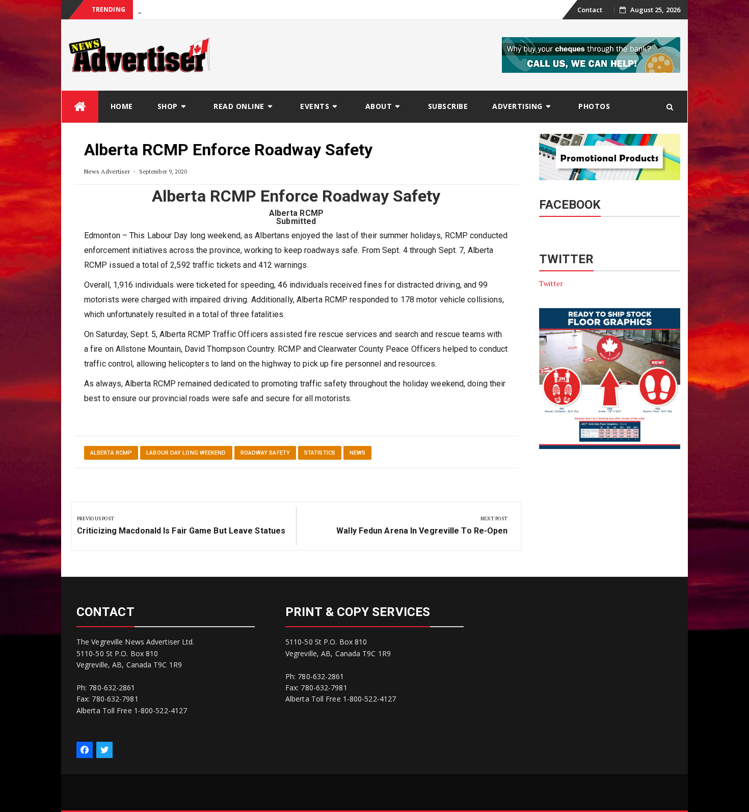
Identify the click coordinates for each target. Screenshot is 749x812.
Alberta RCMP (111, 453)
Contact (590, 9)
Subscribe (448, 106)
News (357, 453)
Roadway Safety (265, 453)
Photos (594, 106)
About (378, 106)
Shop (167, 106)
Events (314, 106)
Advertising (517, 106)
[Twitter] (104, 750)
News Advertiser (107, 171)
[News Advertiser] (80, 107)
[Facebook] (84, 750)
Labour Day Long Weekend (186, 453)
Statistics (319, 453)
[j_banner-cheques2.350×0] (591, 54)
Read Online (238, 106)
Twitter (551, 283)
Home (122, 106)
